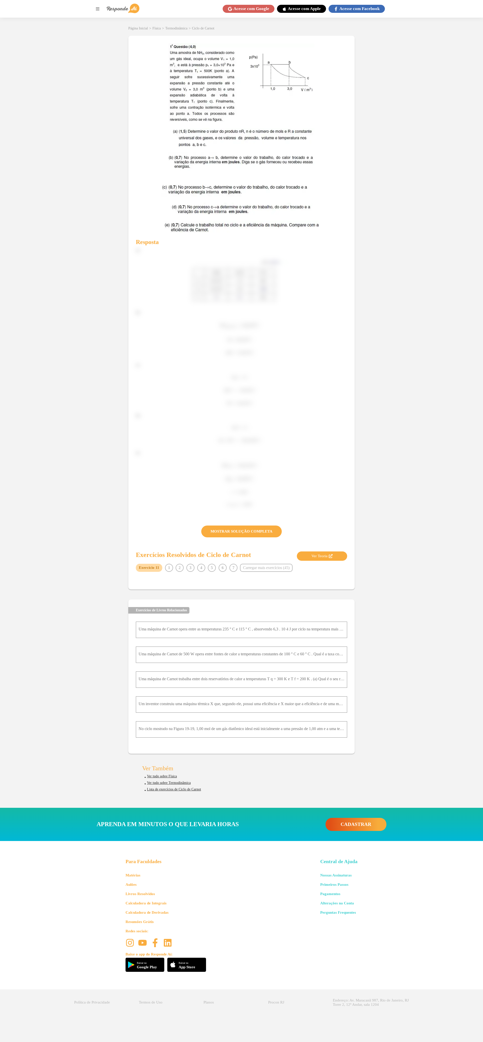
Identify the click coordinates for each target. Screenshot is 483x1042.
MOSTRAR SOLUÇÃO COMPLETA (241, 531)
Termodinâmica (176, 28)
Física (156, 28)
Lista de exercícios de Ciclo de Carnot (174, 789)
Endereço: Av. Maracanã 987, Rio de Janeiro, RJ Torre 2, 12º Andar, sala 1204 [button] (371, 1002)
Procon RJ (276, 1002)
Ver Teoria (319, 556)
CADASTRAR (356, 824)
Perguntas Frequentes (338, 912)
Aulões (131, 885)
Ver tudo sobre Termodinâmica (169, 783)
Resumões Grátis (140, 922)
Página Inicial (138, 28)
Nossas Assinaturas (336, 875)
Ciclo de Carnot (203, 28)
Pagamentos (330, 894)
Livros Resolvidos (140, 894)
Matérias (133, 875)
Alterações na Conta (337, 903)
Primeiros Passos (334, 885)
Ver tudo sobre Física (162, 776)
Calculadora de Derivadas (147, 912)
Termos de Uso (151, 1002)
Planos (209, 1002)
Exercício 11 (149, 568)
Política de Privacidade (92, 1002)
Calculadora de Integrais (146, 903)
